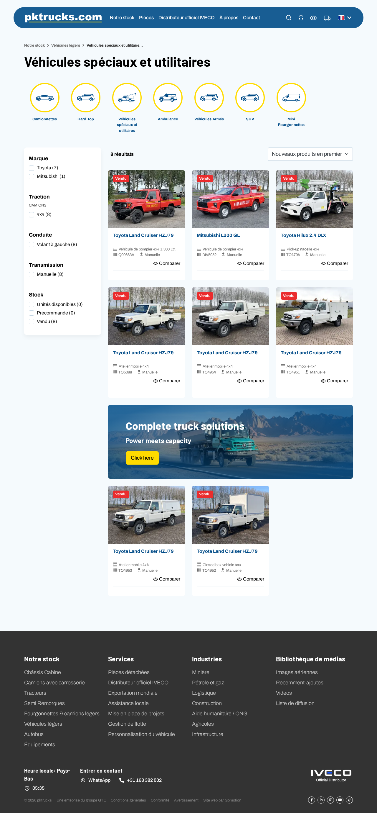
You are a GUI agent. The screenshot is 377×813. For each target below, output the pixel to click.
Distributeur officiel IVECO (186, 17)
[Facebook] (311, 800)
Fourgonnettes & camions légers (62, 713)
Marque (38, 158)
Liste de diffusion (295, 703)
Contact (251, 17)
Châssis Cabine (42, 672)
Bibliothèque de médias (310, 658)
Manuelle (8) (50, 274)
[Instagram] (330, 800)
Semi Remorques (44, 703)
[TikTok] (349, 800)
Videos (284, 693)
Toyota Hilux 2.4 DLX (303, 235)
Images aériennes (297, 672)
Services (121, 658)
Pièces (146, 17)
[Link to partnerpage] (331, 775)
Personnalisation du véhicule (141, 734)
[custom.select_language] (345, 18)
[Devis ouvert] (327, 18)
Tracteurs (35, 693)
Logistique (204, 693)
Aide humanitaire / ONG (219, 713)
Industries (207, 658)
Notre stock (122, 17)
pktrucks (63, 17)
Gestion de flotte (127, 724)
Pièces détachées (129, 672)
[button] (289, 17)
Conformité (160, 800)
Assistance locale (128, 703)
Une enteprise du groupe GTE (81, 800)
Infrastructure (207, 734)
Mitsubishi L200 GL (218, 235)
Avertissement (186, 800)
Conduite (40, 235)
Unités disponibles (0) (60, 304)
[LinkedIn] (321, 800)
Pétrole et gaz (208, 682)
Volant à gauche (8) (57, 244)
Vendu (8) (47, 321)
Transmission (46, 265)
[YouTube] (339, 800)
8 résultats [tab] (122, 154)
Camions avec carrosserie (54, 682)
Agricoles (203, 724)
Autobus (34, 734)
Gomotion (233, 800)
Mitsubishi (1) (51, 176)
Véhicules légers (65, 45)
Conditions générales (128, 800)
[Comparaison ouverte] (313, 17)
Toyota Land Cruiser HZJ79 (143, 235)
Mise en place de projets (136, 713)
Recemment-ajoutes (299, 682)
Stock (36, 294)
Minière (200, 672)
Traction (39, 197)
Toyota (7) (47, 167)
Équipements (39, 744)
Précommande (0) (56, 312)
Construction (207, 703)
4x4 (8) (44, 214)
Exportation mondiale (133, 693)
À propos (228, 17)
